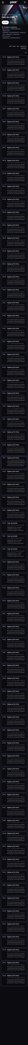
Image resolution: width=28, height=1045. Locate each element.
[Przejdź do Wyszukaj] (24, 2)
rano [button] (18, 46)
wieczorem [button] (23, 46)
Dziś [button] (10, 46)
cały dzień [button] (23, 48)
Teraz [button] (14, 46)
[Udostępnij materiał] (15, 22)
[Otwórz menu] (3, 2)
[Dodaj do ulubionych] (11, 22)
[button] (26, 52)
